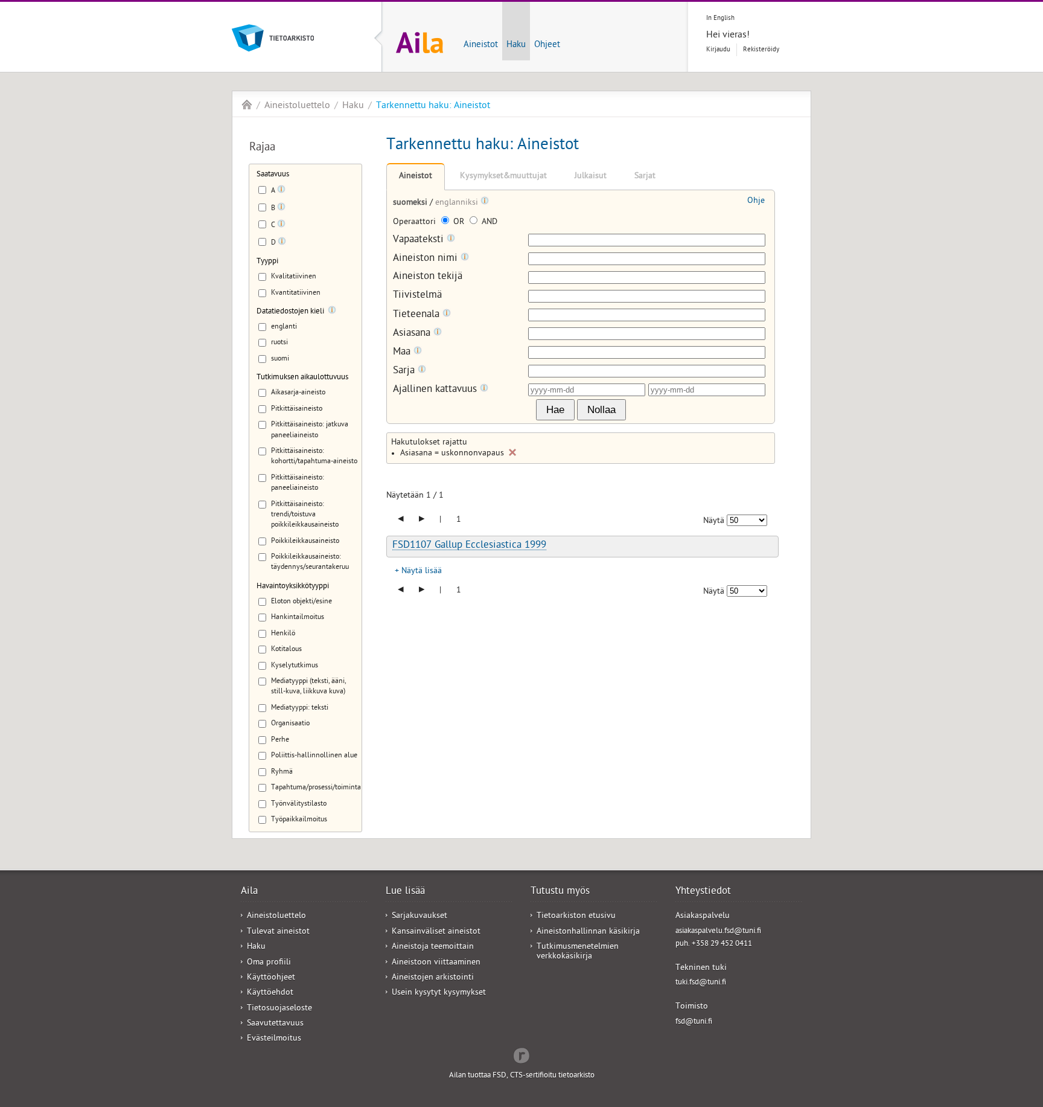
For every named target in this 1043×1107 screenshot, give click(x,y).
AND (488, 222)
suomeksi (411, 203)
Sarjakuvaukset (419, 916)
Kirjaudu (718, 50)
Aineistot (481, 45)
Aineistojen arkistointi (433, 978)
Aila (246, 104)
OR (459, 222)
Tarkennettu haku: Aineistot (433, 106)
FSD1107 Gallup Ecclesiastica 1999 (469, 546)
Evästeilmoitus (274, 1039)
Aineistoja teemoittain (433, 947)
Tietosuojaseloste (279, 1009)
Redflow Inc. (521, 1054)
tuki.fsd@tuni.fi (700, 982)
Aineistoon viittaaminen (436, 963)
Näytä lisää (421, 571)
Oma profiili (269, 963)
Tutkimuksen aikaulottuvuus (302, 377)
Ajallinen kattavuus (436, 390)
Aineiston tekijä (427, 277)
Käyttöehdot (270, 993)
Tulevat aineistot (278, 932)
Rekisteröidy (761, 50)
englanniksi (457, 203)
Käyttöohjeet (271, 978)
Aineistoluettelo (297, 106)
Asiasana (413, 333)
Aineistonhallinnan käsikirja (588, 932)
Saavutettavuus (275, 1024)
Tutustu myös (560, 892)
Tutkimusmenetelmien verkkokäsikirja (578, 951)
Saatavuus (273, 174)
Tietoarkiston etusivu (576, 916)
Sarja (405, 371)
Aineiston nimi (427, 259)
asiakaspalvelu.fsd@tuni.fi (718, 931)
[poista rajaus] (512, 452)
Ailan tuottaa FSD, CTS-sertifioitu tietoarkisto (522, 1075)
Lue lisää (405, 892)
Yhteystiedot (703, 892)
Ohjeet (547, 45)
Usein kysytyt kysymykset (439, 993)
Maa (403, 352)
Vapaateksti (420, 240)
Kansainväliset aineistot (436, 932)
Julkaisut (591, 177)
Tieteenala (417, 315)
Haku (516, 45)
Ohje (756, 201)
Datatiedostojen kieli (290, 311)
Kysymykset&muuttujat (503, 177)
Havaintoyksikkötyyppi (293, 586)
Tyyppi (267, 261)
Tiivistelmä (417, 296)
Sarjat (644, 177)
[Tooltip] (281, 191)
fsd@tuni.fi (693, 1022)
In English (720, 18)
